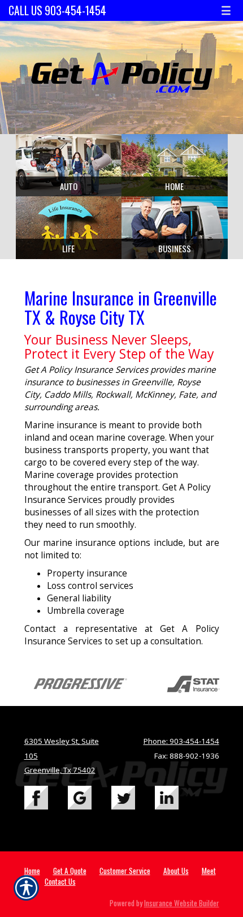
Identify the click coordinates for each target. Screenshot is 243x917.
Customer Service (124, 870)
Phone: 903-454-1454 (181, 741)
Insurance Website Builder (181, 903)
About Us (176, 870)
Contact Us (60, 881)
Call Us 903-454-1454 (57, 10)
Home (32, 870)
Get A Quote (69, 870)
